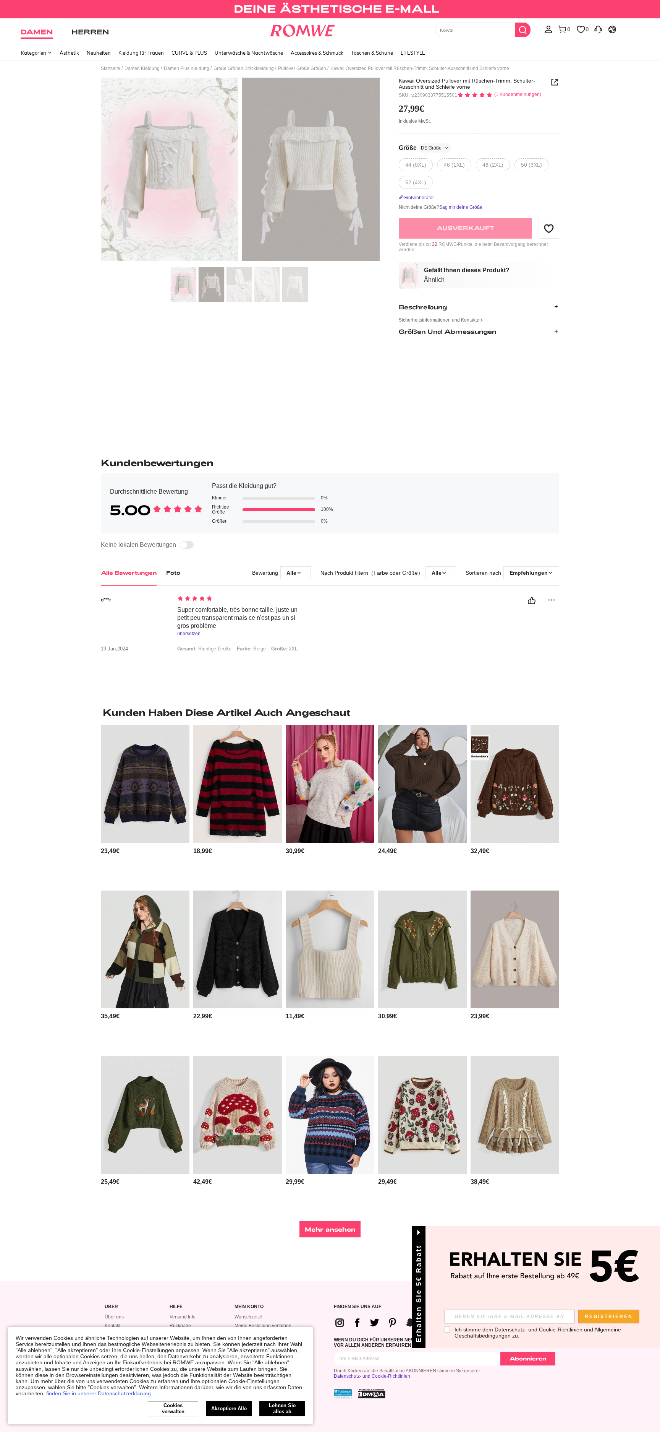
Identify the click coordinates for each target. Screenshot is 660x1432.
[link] (330, 9)
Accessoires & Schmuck (317, 53)
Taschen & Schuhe (372, 53)
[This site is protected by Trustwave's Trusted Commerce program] (343, 1393)
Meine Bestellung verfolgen (263, 1325)
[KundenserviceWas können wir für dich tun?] (598, 29)
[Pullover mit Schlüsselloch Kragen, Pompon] (330, 784)
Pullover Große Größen (302, 68)
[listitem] (145, 804)
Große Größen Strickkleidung (244, 68)
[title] (330, 712)
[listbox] (548, 29)
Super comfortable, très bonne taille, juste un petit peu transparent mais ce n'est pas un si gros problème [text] (237, 617)
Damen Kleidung (142, 68)
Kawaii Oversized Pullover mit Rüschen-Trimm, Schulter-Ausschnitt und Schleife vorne (467, 84)
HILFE (176, 1306)
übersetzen (189, 633)
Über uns (114, 1317)
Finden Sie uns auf (357, 1306)
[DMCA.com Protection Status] (371, 1393)
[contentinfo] (110, 851)
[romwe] (302, 29)
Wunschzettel (248, 1317)
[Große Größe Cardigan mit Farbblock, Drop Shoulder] (145, 950)
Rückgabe (180, 1325)
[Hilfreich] (531, 600)
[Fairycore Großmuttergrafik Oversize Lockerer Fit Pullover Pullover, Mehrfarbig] (330, 1115)
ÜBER (111, 1306)
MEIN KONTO (249, 1306)
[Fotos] (240, 170)
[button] (549, 228)
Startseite (110, 68)
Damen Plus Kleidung (186, 68)
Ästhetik (69, 53)
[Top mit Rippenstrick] (330, 950)
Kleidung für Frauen (141, 53)
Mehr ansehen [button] (330, 1229)
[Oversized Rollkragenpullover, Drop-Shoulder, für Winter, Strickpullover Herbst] (422, 784)
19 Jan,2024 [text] (114, 649)
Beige (251, 648)
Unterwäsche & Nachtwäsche (249, 53)
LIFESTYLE (413, 53)
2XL (284, 648)
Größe (420, 148)
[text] (242, 599)
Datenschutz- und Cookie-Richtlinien (372, 1376)
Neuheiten (99, 53)
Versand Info (183, 1317)
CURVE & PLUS (189, 53)
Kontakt (112, 1325)
